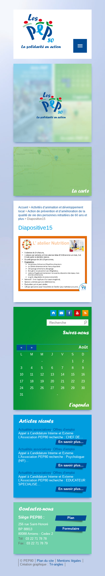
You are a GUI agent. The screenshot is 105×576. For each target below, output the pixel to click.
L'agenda (79, 405)
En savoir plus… (71, 442)
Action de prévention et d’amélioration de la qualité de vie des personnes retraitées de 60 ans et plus (52, 215)
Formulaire (71, 528)
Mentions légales (69, 561)
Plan (70, 518)
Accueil (23, 207)
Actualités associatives (34, 429)
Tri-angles (56, 564)
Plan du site (45, 561)
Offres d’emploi (64, 429)
